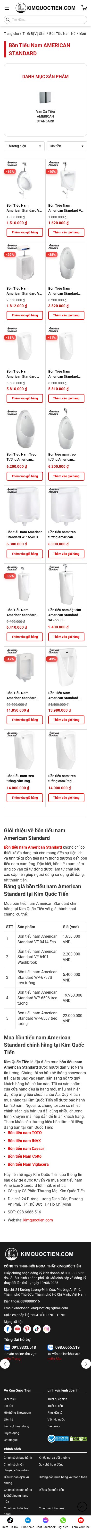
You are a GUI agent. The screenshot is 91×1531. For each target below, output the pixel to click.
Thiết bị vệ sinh (57, 1399)
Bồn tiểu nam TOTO (25, 1132)
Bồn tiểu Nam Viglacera (28, 1164)
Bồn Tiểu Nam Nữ (62, 34)
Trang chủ (11, 34)
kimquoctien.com (38, 1220)
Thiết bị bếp (55, 1406)
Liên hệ (8, 1419)
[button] (5, 1364)
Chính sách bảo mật (52, 1508)
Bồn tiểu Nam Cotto (24, 1156)
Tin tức (8, 1406)
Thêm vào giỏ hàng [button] (25, 232)
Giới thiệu (10, 1399)
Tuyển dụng (11, 1433)
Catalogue (10, 1440)
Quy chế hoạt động (51, 1464)
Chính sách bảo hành (18, 1457)
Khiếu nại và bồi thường (54, 1457)
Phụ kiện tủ (55, 1412)
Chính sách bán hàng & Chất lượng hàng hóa (18, 1495)
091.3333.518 (24, 1347)
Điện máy (54, 1426)
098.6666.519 (67, 1347)
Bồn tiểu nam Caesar (26, 1148)
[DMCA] (78, 1438)
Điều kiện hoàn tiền (51, 1490)
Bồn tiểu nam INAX (24, 1140)
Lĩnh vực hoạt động (16, 1426)
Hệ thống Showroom (17, 1412)
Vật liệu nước (56, 1419)
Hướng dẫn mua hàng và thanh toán (63, 1477)
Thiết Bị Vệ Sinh (34, 34)
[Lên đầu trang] (82, 1507)
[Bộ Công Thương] (58, 1439)
